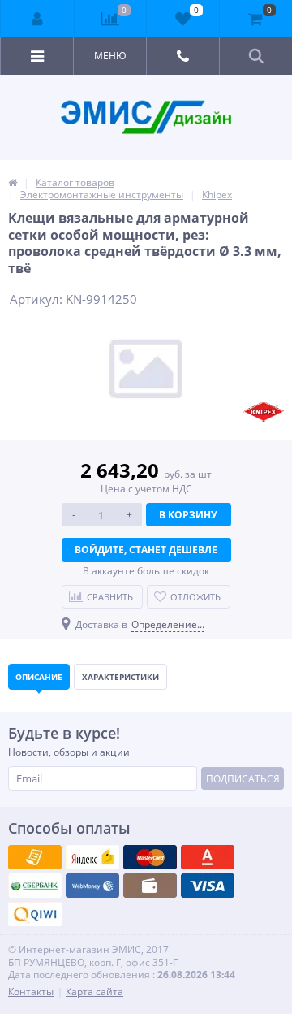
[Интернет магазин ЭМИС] (12, 182)
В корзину (188, 515)
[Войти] (38, 18)
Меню (110, 56)
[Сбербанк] (150, 885)
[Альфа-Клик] (92, 885)
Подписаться (243, 779)
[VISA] (35, 857)
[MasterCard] (92, 857)
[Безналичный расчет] (35, 914)
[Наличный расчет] (207, 885)
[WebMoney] (150, 857)
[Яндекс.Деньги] (207, 857)
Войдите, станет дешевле (146, 550)
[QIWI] (35, 885)
